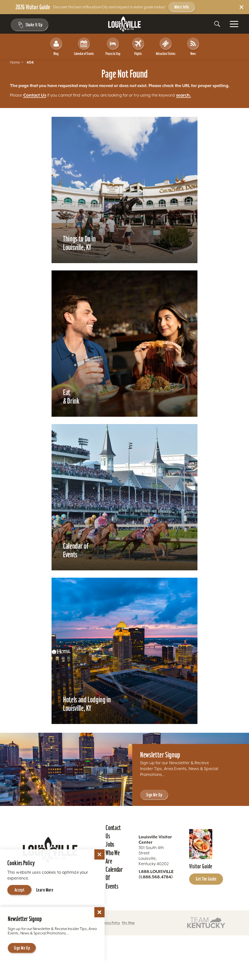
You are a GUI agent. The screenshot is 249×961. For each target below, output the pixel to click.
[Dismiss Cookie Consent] (99, 854)
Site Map (128, 922)
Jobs (110, 844)
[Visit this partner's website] (206, 922)
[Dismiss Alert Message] (241, 7)
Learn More (44, 889)
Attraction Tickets (165, 53)
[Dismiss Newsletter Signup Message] (99, 912)
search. (183, 95)
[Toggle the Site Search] (217, 24)
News (193, 53)
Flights (138, 53)
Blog (56, 53)
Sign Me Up (154, 794)
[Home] (124, 24)
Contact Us (34, 95)
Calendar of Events (84, 53)
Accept (20, 889)
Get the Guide (206, 879)
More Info (181, 7)
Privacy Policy (110, 922)
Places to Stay (113, 53)
